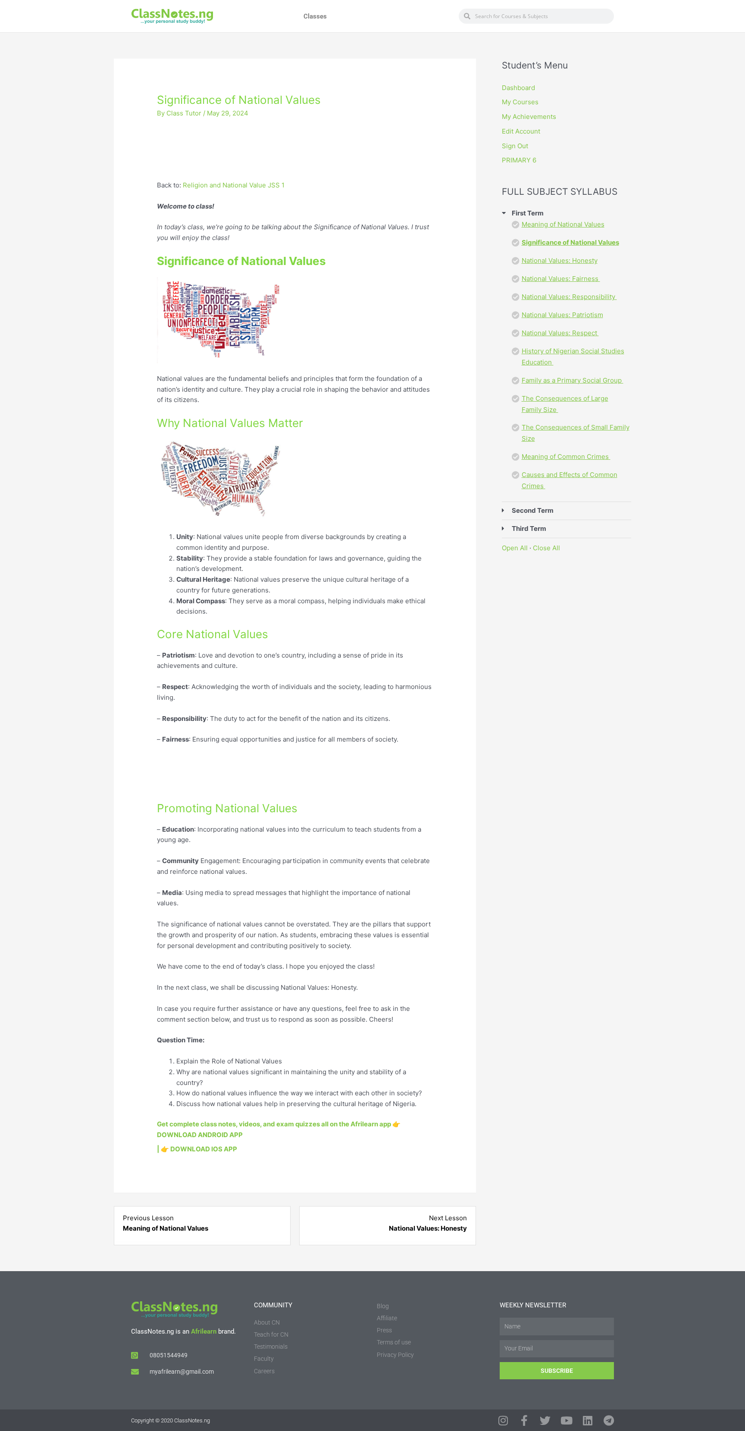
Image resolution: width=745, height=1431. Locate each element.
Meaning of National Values (563, 224)
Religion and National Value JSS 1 (234, 185)
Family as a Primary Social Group (572, 380)
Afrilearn (203, 1331)
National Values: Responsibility (569, 297)
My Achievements (529, 116)
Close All (546, 548)
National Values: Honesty (560, 260)
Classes (315, 16)
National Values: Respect (560, 333)
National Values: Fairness (561, 278)
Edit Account (521, 131)
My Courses (520, 102)
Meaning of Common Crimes (566, 456)
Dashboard (518, 88)
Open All (515, 548)
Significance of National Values (570, 242)
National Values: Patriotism (562, 315)
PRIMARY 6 (519, 160)
